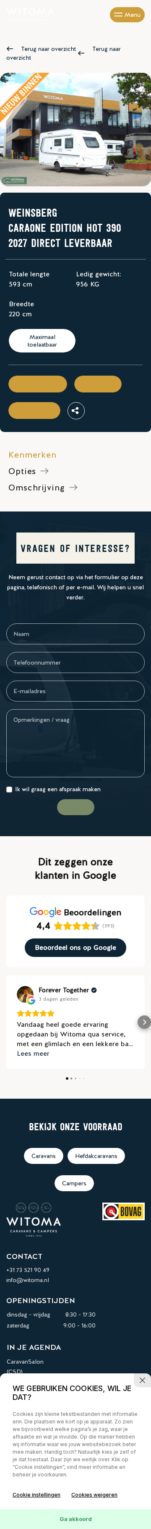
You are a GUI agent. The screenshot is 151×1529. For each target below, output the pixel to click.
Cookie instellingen (36, 1495)
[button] (6, 1022)
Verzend (76, 807)
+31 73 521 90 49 (27, 1270)
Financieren (98, 384)
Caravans (43, 1156)
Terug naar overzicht (48, 49)
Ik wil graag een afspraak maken (58, 789)
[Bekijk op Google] (25, 994)
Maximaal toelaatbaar (42, 340)
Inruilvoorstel (34, 410)
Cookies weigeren (94, 1495)
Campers (74, 1183)
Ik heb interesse (37, 384)
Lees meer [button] (33, 1053)
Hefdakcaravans (96, 1156)
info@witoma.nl (27, 1280)
